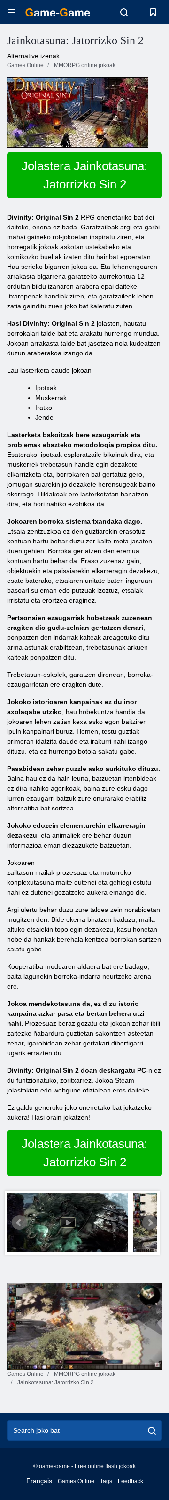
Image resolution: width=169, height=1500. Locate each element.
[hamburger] (11, 12)
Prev (19, 1222)
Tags (106, 1481)
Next (149, 1222)
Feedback (130, 1481)
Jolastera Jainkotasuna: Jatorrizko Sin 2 (84, 175)
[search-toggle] (124, 12)
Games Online (76, 1481)
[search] (152, 1430)
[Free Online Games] (58, 12)
